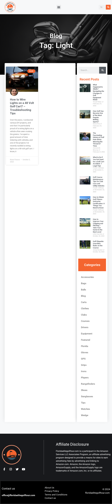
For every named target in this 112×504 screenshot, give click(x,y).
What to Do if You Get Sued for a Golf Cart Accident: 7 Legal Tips (98, 161)
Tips (83, 402)
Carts (84, 302)
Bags (83, 283)
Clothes (85, 308)
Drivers (84, 327)
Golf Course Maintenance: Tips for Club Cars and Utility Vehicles (98, 181)
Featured (85, 340)
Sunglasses (87, 396)
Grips (84, 365)
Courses (85, 321)
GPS (83, 358)
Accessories (87, 277)
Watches (85, 409)
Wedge (84, 415)
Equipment (86, 333)
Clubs (84, 314)
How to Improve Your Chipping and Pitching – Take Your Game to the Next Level (98, 225)
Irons (83, 371)
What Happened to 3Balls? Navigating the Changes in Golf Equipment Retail (98, 92)
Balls (83, 289)
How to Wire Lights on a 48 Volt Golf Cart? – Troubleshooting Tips (22, 106)
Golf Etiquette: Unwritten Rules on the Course (98, 244)
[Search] (108, 7)
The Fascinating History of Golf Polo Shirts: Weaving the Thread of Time (98, 139)
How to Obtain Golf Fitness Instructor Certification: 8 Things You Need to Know (98, 202)
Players (85, 377)
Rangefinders (88, 383)
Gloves (84, 352)
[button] (59, 7)
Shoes (84, 390)
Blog (83, 296)
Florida (84, 346)
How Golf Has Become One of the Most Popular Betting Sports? (98, 116)
